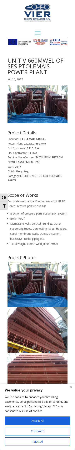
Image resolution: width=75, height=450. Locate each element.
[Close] (71, 387)
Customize (37, 431)
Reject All (37, 441)
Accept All (38, 420)
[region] (37, 417)
